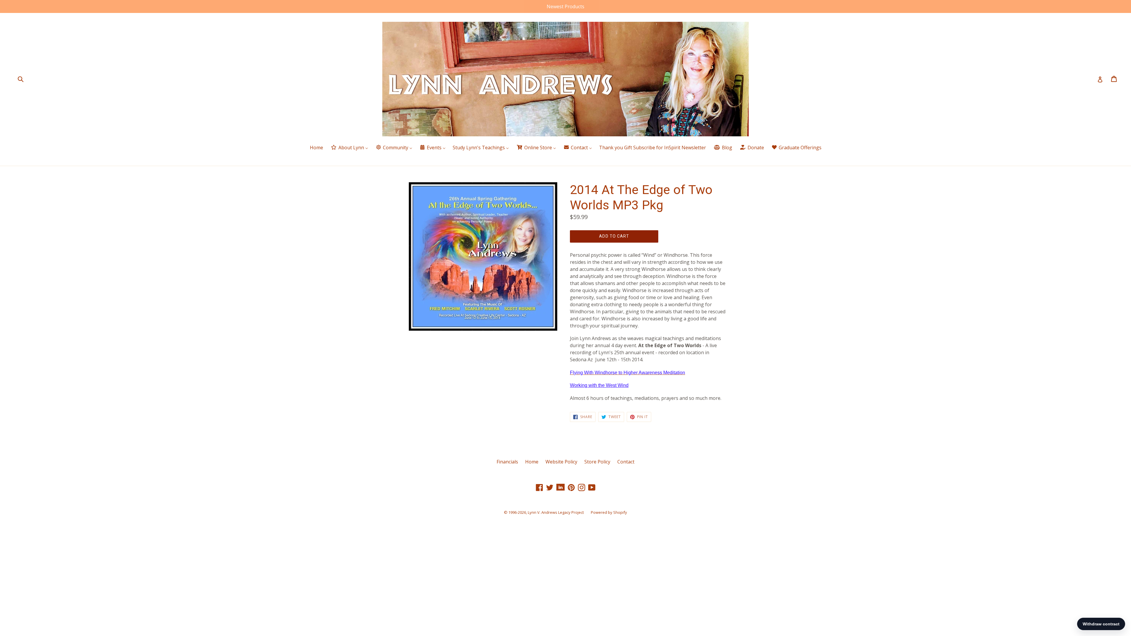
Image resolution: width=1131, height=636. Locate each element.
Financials (507, 461)
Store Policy (597, 461)
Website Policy (561, 461)
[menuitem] (316, 148)
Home (531, 461)
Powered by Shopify (609, 512)
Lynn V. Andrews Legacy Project (556, 512)
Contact (625, 461)
